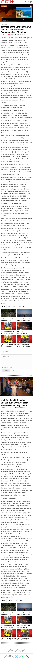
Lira (24, 306)
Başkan (4, 600)
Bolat (9, 306)
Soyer (16, 600)
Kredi (19, 306)
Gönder (6, 370)
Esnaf (14, 306)
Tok (21, 600)
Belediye (10, 600)
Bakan (3, 306)
